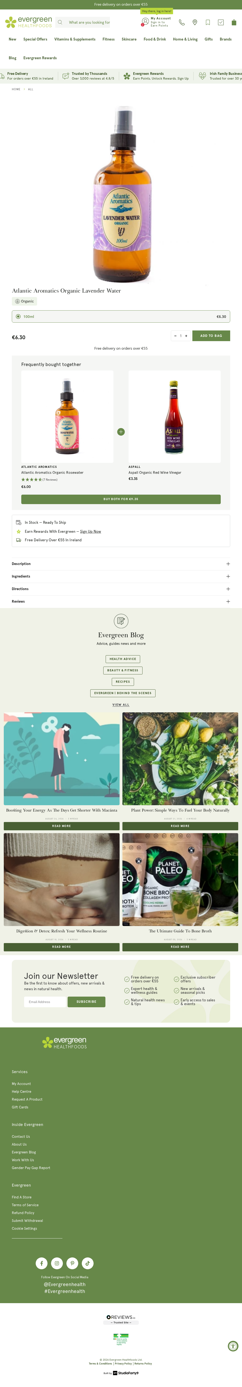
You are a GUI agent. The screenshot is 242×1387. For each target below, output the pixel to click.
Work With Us (23, 1160)
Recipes (123, 681)
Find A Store (21, 1197)
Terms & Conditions (100, 1363)
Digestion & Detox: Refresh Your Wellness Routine (61, 931)
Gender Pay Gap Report (31, 1168)
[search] (60, 22)
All (30, 89)
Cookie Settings (24, 1228)
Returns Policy (143, 1363)
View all (121, 704)
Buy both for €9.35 (121, 499)
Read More (61, 826)
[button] (67, 479)
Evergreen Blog (24, 1152)
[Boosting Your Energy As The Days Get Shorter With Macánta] (62, 758)
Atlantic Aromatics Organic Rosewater (52, 472)
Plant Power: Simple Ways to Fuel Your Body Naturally (180, 810)
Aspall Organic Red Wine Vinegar (155, 472)
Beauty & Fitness (122, 670)
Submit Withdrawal (27, 1221)
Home (16, 89)
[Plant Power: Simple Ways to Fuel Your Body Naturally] (180, 758)
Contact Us (21, 1136)
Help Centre (21, 1091)
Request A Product (27, 1099)
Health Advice (123, 659)
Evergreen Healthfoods (123, 1359)
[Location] (195, 22)
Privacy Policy (123, 1363)
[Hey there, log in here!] (145, 22)
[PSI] (121, 1344)
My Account (21, 1084)
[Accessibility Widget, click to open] (233, 1346)
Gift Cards (20, 1107)
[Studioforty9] (121, 1373)
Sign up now (90, 531)
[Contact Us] (182, 22)
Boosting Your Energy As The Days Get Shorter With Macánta (61, 810)
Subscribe (87, 1001)
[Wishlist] (208, 22)
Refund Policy (23, 1213)
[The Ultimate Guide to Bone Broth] (180, 879)
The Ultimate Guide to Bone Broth (180, 931)
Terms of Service (25, 1205)
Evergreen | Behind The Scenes (122, 693)
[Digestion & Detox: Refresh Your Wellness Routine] (62, 879)
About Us (19, 1144)
